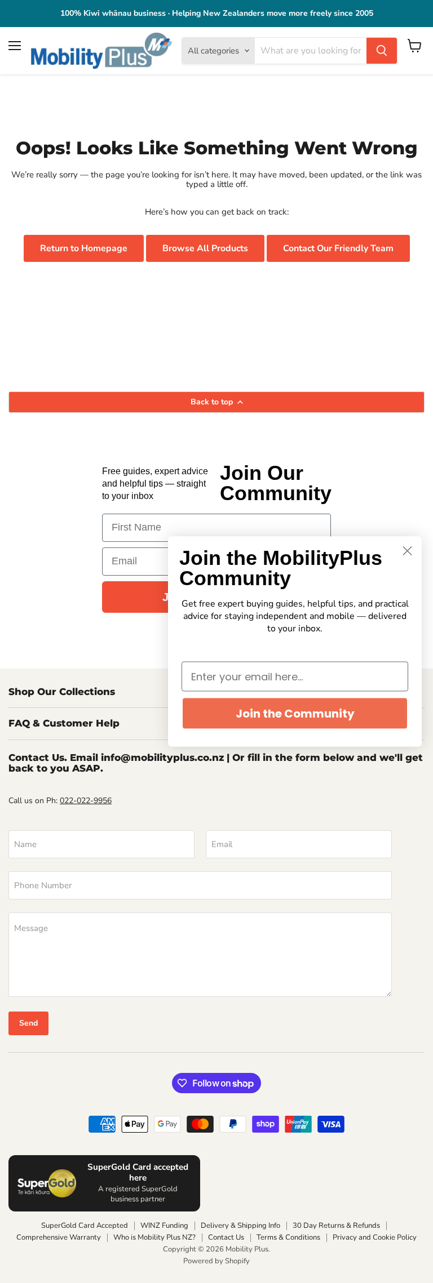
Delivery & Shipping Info (240, 1225)
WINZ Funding (164, 1225)
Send (28, 1023)
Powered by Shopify (216, 1261)
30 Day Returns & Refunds (336, 1225)
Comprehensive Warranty (58, 1237)
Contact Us (226, 1237)
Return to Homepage (83, 248)
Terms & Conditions (288, 1237)
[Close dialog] (407, 551)
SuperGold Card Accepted (84, 1225)
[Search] (381, 51)
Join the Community (295, 713)
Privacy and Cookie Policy (375, 1237)
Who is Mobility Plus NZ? (154, 1237)
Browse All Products (205, 248)
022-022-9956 (86, 800)
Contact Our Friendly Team (338, 248)
